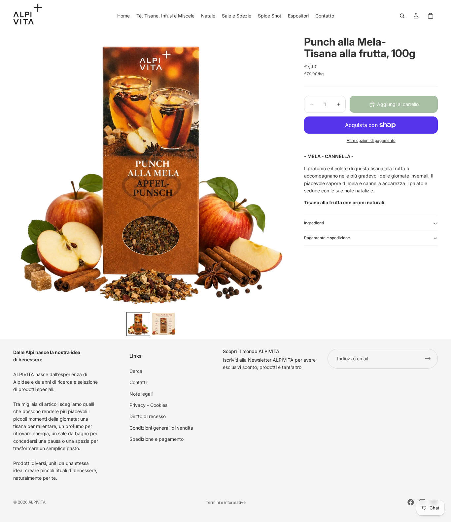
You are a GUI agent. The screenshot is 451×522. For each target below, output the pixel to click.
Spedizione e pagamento (156, 439)
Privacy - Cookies (148, 405)
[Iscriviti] (428, 359)
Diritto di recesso (147, 416)
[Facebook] (411, 502)
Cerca (135, 371)
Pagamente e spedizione (327, 238)
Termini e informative (226, 502)
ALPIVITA (37, 502)
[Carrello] (430, 16)
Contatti (138, 382)
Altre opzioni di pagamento (371, 140)
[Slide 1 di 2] (138, 324)
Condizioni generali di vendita (161, 428)
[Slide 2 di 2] (163, 324)
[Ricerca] (402, 16)
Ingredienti (314, 223)
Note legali (141, 394)
